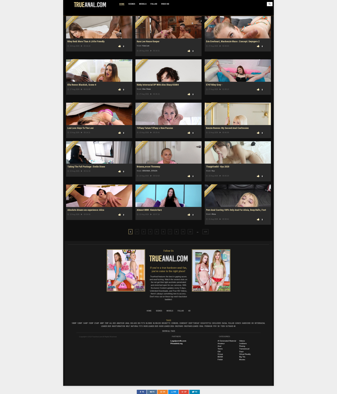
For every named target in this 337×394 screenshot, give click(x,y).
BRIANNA (146, 171)
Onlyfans (179, 326)
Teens (220, 349)
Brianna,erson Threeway (148, 166)
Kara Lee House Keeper (148, 41)
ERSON (154, 171)
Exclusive (216, 323)
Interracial (260, 323)
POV (215, 326)
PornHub (208, 326)
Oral (201, 326)
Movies (242, 359)
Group (220, 354)
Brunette (166, 323)
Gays (241, 351)
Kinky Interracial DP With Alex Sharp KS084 (158, 84)
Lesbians (243, 343)
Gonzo (238, 323)
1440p (85, 323)
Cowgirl (175, 323)
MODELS (143, 4)
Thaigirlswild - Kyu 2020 (217, 166)
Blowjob (157, 323)
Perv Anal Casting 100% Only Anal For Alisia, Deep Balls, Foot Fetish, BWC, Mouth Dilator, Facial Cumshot (236, 211)
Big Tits (141, 323)
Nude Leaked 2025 (150, 326)
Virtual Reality (245, 354)
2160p (96, 323)
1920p (91, 323)
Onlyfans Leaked (191, 326)
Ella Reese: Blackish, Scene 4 (81, 84)
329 (205, 232)
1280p (79, 323)
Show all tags (168, 331)
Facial (224, 323)
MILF (128, 326)
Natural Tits (137, 326)
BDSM (220, 357)
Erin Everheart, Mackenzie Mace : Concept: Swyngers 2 (232, 41)
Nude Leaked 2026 (166, 326)
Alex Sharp (146, 89)
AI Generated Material (227, 341)
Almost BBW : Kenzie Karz (149, 210)
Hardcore (246, 323)
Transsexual (244, 349)
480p (102, 323)
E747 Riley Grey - (214, 84)
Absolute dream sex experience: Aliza (85, 210)
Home (121, 4)
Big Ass (133, 323)
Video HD (165, 4)
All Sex (112, 323)
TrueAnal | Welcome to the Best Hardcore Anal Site (90, 4)
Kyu (213, 171)
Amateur (120, 323)
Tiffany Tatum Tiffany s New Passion (155, 128)
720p (106, 323)
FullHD (153, 4)
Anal (127, 323)
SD (218, 326)
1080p (74, 323)
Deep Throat (194, 323)
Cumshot (183, 323)
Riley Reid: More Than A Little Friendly (86, 41)
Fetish (220, 359)
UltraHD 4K (231, 326)
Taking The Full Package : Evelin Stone (86, 166)
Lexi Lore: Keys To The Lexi (80, 128)
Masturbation (118, 326)
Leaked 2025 (106, 326)
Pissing (242, 346)
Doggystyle (205, 323)
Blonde (149, 323)
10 (190, 232)
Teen (222, 326)
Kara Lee (145, 46)
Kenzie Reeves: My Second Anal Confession (227, 128)
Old (219, 351)
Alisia (214, 214)
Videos (242, 341)
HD (252, 323)
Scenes (131, 4)
